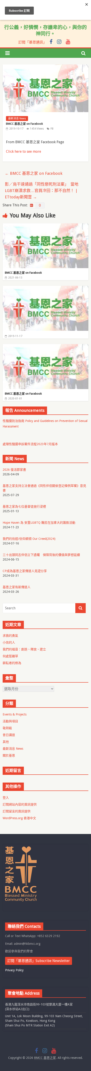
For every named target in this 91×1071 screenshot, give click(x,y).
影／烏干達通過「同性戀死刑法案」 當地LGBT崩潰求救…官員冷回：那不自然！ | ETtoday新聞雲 (41, 190)
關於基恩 (9, 755)
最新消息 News (17, 118)
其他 (6, 741)
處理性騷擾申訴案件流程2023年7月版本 (30, 444)
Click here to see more (23, 151)
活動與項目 (10, 721)
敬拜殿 (7, 728)
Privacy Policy (14, 970)
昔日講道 (9, 735)
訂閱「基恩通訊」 (32, 42)
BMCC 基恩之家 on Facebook (33, 173)
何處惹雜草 (10, 656)
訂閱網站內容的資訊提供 (20, 804)
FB (52, 128)
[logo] (21, 848)
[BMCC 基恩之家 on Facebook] (45, 226)
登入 (6, 797)
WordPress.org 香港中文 (19, 818)
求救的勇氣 (10, 635)
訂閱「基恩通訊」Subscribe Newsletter (38, 961)
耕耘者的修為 (12, 663)
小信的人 (9, 642)
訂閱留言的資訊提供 (16, 811)
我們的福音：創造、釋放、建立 (24, 649)
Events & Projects (15, 714)
